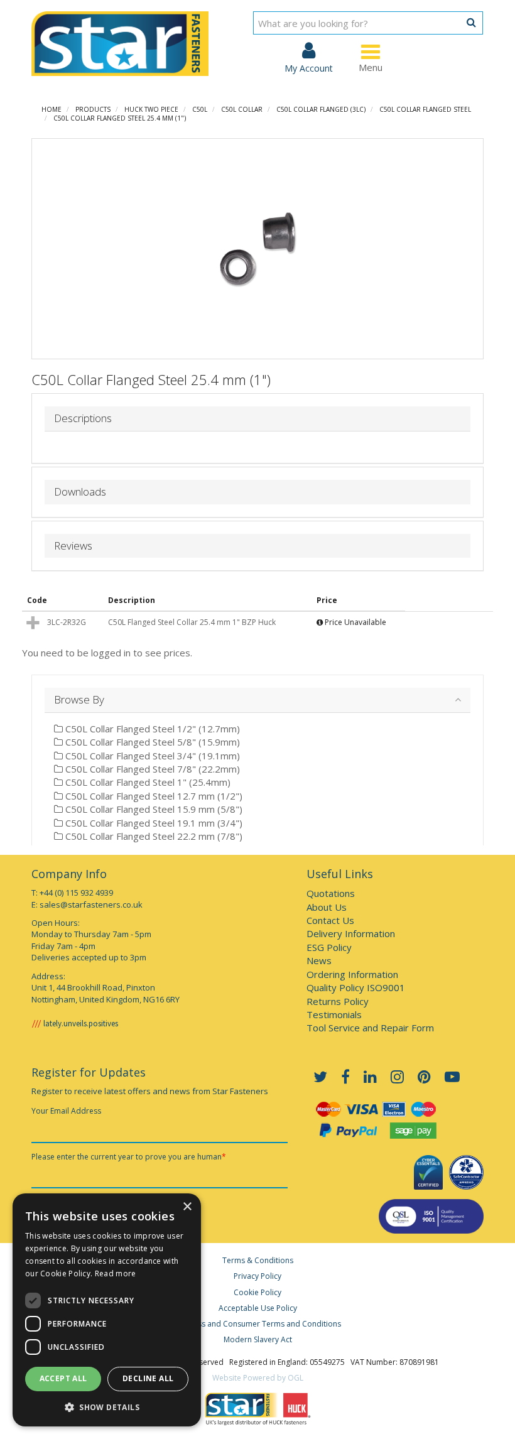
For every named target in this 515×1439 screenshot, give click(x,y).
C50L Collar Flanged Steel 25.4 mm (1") (119, 118)
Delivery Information (350, 933)
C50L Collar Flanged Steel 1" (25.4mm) (146, 782)
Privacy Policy (257, 1276)
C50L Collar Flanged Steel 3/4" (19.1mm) (151, 755)
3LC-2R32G (66, 622)
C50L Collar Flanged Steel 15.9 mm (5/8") (152, 809)
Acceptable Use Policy (258, 1308)
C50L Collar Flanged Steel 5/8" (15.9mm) (151, 742)
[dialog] (107, 1309)
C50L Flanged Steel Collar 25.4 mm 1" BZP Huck (192, 622)
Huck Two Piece (151, 109)
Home (51, 109)
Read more (115, 1273)
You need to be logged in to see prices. (107, 652)
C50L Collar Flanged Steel (425, 109)
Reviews (73, 546)
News (319, 960)
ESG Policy (329, 947)
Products (93, 109)
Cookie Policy (257, 1292)
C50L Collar (242, 109)
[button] (106, 1406)
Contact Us (330, 920)
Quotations (330, 893)
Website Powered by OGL (257, 1377)
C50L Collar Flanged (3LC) (321, 109)
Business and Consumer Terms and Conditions (257, 1323)
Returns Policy (337, 1001)
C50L (199, 109)
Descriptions (83, 419)
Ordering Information (352, 974)
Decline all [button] (147, 1378)
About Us (326, 907)
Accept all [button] (63, 1378)
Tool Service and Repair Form (370, 1027)
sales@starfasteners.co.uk (91, 904)
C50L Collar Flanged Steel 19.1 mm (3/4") (152, 823)
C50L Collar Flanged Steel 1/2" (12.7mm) (151, 728)
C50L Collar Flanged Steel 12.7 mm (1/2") (152, 796)
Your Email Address (66, 1110)
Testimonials (334, 1014)
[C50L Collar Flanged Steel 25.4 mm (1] (257, 249)
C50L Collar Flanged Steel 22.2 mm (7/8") (152, 836)
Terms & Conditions (257, 1260)
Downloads (80, 492)
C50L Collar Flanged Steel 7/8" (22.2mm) (151, 769)
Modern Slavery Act (258, 1339)
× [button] (187, 1207)
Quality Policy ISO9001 (355, 987)
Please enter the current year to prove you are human (128, 1156)
